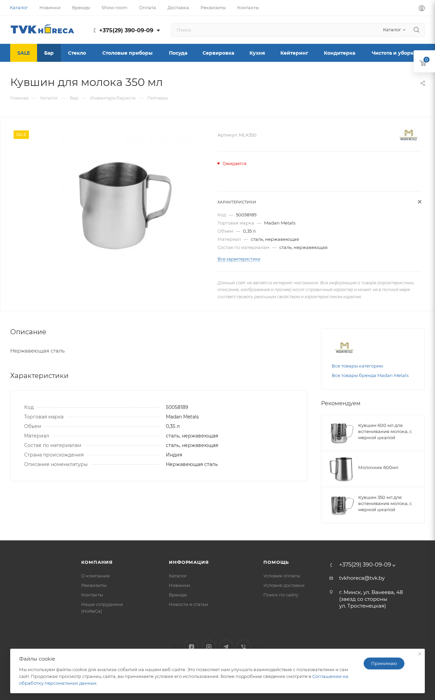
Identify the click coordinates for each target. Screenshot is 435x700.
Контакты (92, 594)
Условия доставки (283, 585)
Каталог (178, 575)
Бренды (178, 594)
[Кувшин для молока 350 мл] (120, 202)
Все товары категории (357, 366)
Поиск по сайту (280, 594)
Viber (243, 647)
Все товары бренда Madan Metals (370, 375)
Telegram (226, 647)
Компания (97, 562)
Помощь (276, 562)
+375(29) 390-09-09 (126, 30)
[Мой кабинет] (422, 9)
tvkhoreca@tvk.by (362, 578)
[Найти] (416, 30)
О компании (95, 575)
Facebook (191, 647)
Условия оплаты (281, 575)
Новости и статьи (188, 604)
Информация (189, 562)
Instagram (209, 647)
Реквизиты (93, 585)
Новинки (179, 585)
